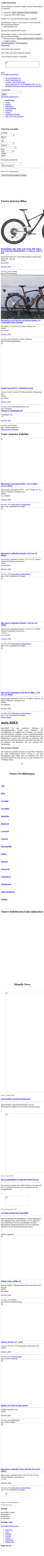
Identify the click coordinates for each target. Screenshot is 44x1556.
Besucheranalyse (10, 38)
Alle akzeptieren (21, 43)
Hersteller (4, 133)
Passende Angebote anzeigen (14, 175)
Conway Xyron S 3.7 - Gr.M (12, 1342)
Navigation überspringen (10, 74)
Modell (3, 137)
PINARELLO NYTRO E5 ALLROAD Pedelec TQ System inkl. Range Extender (20, 321)
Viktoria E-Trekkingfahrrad (12, 411)
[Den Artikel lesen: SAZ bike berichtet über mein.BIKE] (17, 1205)
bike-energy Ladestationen (21, 504)
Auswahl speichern (8, 43)
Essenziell (7, 12)
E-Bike (3, 153)
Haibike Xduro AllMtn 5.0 (11, 1281)
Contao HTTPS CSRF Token (14, 15)
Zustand (4, 145)
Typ (2, 141)
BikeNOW (16, 1420)
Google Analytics (10, 41)
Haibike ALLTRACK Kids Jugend (14, 1405)
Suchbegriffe (5, 90)
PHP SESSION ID (10, 27)
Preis (2, 149)
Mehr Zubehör (6, 717)
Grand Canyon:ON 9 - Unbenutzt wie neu (17, 388)
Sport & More (17, 1357)
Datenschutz (5, 45)
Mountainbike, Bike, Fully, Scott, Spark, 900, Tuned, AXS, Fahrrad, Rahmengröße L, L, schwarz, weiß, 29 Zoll (21, 251)
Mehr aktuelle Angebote (9, 429)
